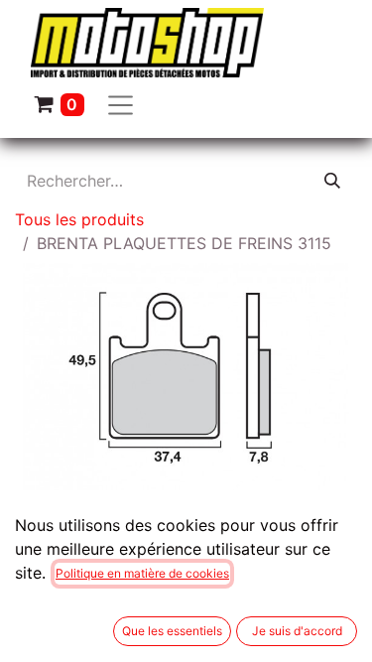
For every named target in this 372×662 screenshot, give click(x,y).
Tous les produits (79, 219)
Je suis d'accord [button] (297, 630)
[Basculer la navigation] (121, 103)
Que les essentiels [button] (172, 630)
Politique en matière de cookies (142, 573)
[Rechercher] (332, 180)
